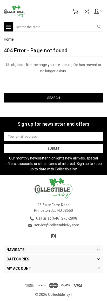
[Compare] (86, 11)
